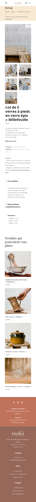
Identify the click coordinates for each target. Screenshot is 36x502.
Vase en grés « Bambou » (14, 317)
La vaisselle (20, 12)
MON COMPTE (18, 491)
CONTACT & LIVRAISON (18, 474)
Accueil (7, 12)
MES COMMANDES (18, 494)
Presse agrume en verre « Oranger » (18, 386)
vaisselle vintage (17, 149)
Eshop (13, 12)
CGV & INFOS (18, 477)
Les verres (27, 12)
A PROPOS (18, 471)
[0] (26, 3)
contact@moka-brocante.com (18, 460)
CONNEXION (18, 488)
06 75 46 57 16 (18, 457)
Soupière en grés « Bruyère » (15, 352)
